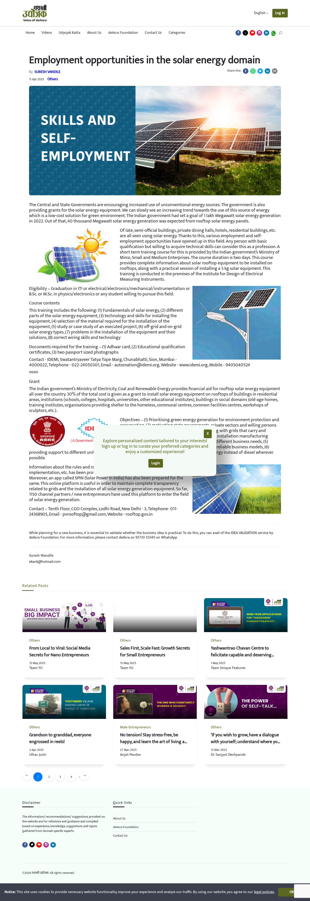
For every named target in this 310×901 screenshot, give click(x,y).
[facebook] (245, 71)
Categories (177, 33)
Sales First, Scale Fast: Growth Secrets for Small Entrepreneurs (155, 651)
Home (30, 33)
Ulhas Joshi (37, 755)
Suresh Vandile (47, 72)
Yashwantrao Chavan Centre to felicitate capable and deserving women (241, 655)
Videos (47, 33)
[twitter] (260, 71)
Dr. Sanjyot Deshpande (228, 755)
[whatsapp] (253, 71)
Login (155, 463)
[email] (275, 71)
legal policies (264, 892)
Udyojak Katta (69, 33)
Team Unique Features (228, 668)
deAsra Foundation (123, 33)
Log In (280, 13)
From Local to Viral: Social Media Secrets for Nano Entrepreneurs (59, 651)
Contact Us (153, 33)
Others (52, 79)
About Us (94, 33)
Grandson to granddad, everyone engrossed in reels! (60, 738)
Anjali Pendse (130, 755)
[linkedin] (267, 71)
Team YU (35, 668)
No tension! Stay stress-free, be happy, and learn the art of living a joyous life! (152, 741)
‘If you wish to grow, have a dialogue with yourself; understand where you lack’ (245, 741)
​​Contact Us (120, 835)
